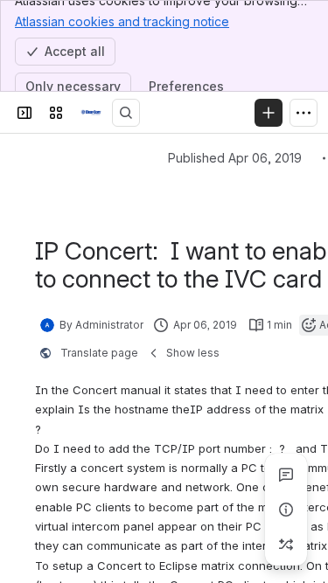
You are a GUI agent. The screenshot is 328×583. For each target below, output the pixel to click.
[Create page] (286, 545)
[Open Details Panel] (286, 510)
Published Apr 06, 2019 (235, 157)
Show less (193, 352)
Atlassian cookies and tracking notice (122, 21)
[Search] (126, 113)
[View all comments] (286, 475)
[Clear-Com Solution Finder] (91, 113)
